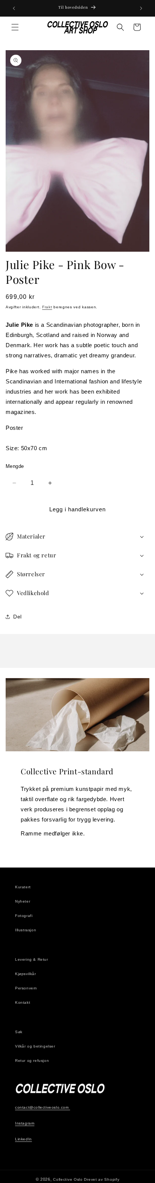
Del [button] (17, 617)
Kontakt (22, 1002)
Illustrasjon (25, 930)
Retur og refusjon (32, 1060)
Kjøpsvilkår (25, 974)
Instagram (24, 1123)
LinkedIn (23, 1139)
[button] (15, 27)
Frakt (47, 307)
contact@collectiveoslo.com (42, 1107)
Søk (19, 1032)
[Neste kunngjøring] (141, 8)
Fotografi (23, 916)
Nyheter (22, 901)
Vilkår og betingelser (35, 1046)
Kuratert (23, 887)
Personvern (26, 988)
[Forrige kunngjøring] (14, 8)
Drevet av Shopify (101, 1179)
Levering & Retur (31, 959)
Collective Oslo (68, 1179)
